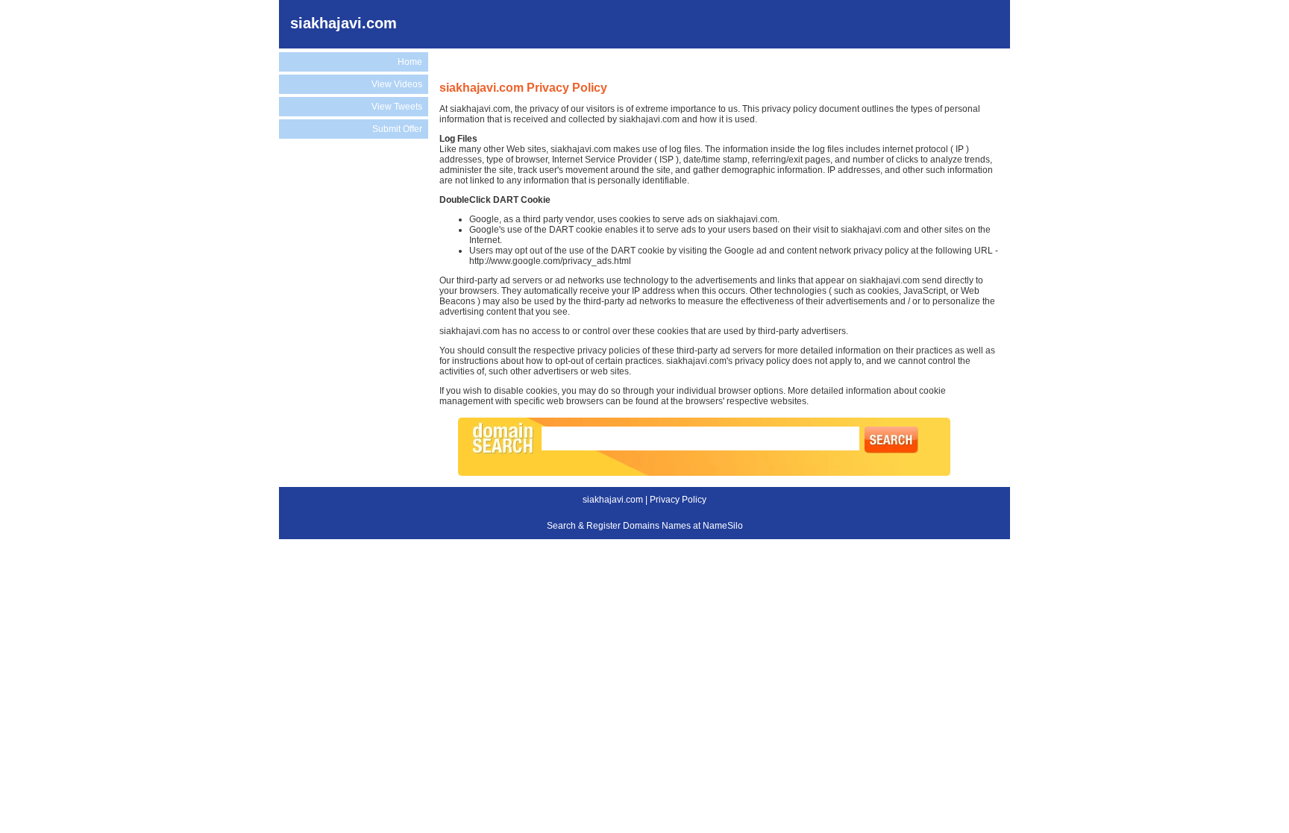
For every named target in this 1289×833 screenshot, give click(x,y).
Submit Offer (397, 129)
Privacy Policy (678, 499)
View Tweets (396, 106)
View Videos (396, 84)
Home (410, 62)
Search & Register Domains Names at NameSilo (645, 526)
